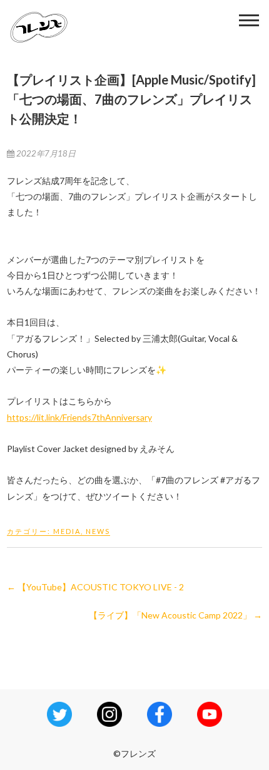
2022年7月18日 (45, 153)
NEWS (98, 531)
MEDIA (67, 531)
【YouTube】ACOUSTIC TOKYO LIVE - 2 (95, 587)
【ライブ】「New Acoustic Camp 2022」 (175, 615)
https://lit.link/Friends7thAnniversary (79, 417)
